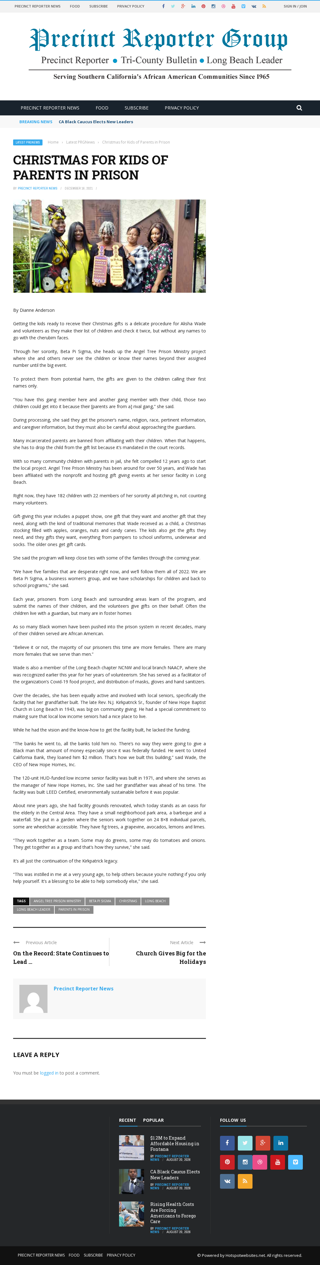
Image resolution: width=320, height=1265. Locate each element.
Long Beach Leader (33, 909)
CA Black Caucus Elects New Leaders (96, 121)
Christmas (128, 901)
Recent (127, 1120)
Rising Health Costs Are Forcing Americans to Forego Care (173, 1212)
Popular (153, 1120)
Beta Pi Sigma (100, 901)
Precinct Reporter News (38, 6)
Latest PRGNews (28, 142)
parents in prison (74, 909)
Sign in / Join (295, 6)
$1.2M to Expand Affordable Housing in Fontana (174, 1143)
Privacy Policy (130, 6)
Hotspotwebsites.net (245, 1255)
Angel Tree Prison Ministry (57, 901)
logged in (49, 1073)
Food (75, 6)
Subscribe (98, 6)
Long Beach (155, 901)
